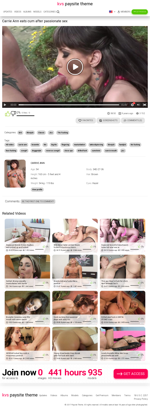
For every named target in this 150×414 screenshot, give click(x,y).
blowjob (111, 145)
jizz (122, 151)
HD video (10, 145)
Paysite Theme (75, 3)
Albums (27, 12)
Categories (50, 12)
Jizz (51, 133)
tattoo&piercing (96, 145)
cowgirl (24, 151)
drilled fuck (82, 151)
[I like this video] (7, 113)
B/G (20, 133)
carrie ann (22, 145)
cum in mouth (111, 151)
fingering (65, 145)
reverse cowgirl (53, 151)
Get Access (134, 374)
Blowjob (30, 133)
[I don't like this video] (13, 113)
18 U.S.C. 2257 (141, 395)
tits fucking (135, 145)
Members (126, 12)
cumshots (96, 151)
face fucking (11, 151)
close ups (68, 151)
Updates (7, 12)
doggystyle (36, 151)
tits (45, 145)
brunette (35, 145)
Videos (17, 12)
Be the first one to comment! (38, 201)
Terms (127, 395)
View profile (37, 190)
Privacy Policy (141, 399)
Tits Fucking (63, 133)
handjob (122, 145)
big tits (54, 145)
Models (37, 12)
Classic (41, 133)
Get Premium (141, 12)
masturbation (79, 145)
